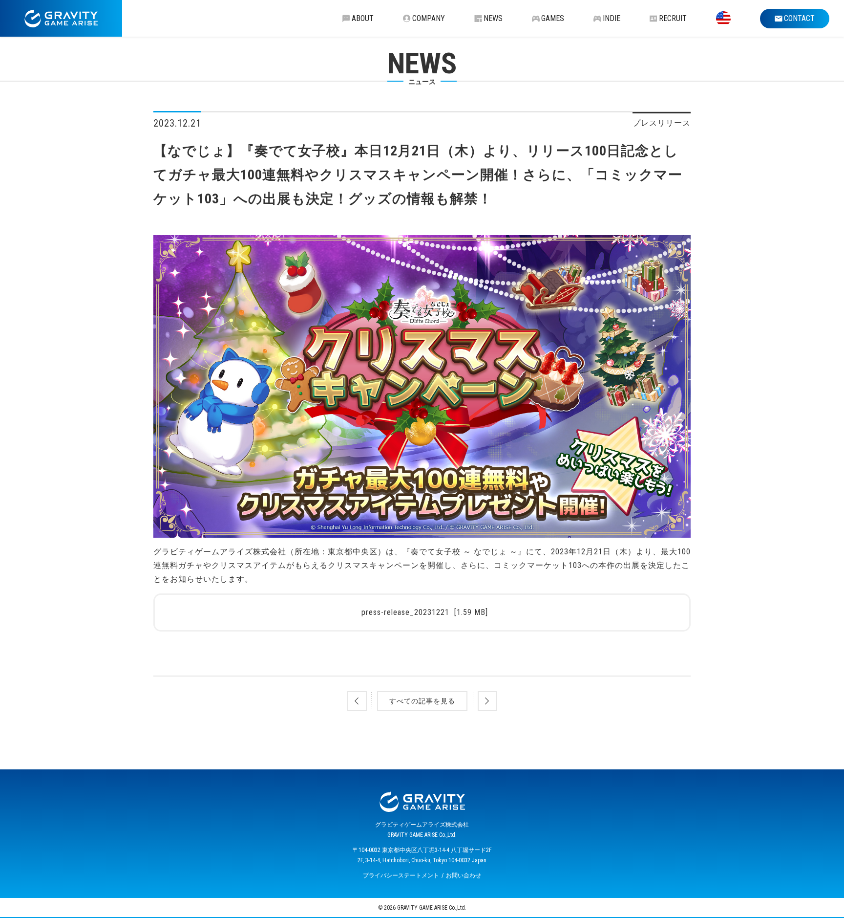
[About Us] (723, 18)
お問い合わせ (463, 875)
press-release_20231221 (424, 612)
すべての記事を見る (422, 701)
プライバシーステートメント (401, 875)
